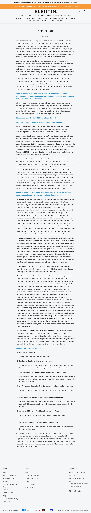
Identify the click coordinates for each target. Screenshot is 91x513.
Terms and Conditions (32, 475)
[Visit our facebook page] (69, 491)
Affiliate (47, 18)
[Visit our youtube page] (79, 491)
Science (67, 15)
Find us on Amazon (54, 15)
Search (27, 472)
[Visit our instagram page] (74, 491)
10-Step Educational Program (28, 18)
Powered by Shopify (64, 510)
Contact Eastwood (31, 478)
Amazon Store (73, 6)
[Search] (87, 11)
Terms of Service (31, 484)
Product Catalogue (35, 15)
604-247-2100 (74, 475)
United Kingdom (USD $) (10, 510)
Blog (73, 18)
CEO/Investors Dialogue (39, 21)
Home (22, 15)
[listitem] (45, 2)
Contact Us (57, 21)
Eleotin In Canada (60, 18)
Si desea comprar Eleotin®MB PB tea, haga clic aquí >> (37, 118)
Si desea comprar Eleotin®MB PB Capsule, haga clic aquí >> (39, 122)
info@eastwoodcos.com (77, 472)
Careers (27, 481)
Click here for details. (70, 2)
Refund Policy (30, 487)
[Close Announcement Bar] (89, 2)
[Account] (79, 11)
